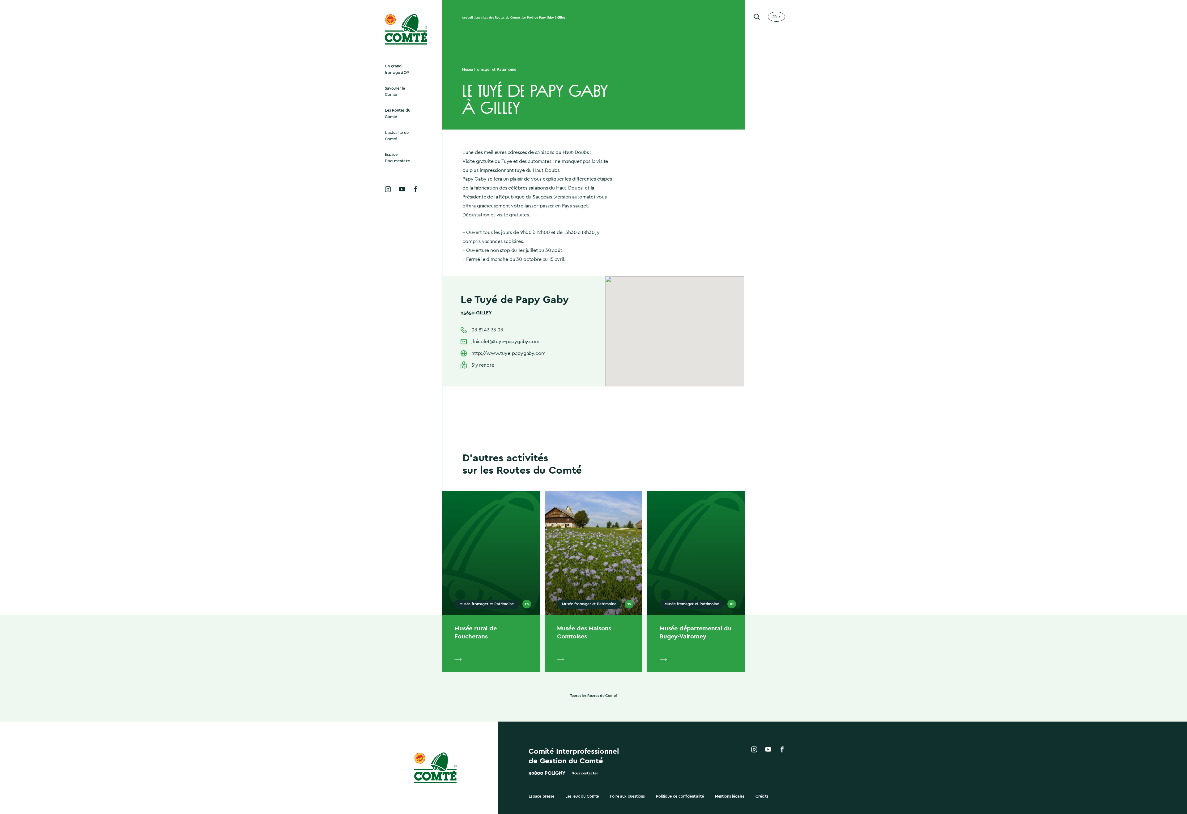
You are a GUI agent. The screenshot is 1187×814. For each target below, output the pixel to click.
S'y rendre (482, 365)
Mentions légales (729, 796)
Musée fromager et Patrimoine (489, 69)
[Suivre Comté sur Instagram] (388, 189)
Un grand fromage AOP (397, 69)
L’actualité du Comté (397, 135)
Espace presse (541, 796)
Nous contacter (585, 773)
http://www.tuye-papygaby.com (508, 353)
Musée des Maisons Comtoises (584, 632)
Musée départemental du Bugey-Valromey (695, 632)
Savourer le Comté (395, 91)
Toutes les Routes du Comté (593, 695)
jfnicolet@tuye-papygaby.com (505, 341)
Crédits (761, 796)
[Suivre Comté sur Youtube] (402, 189)
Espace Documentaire (397, 157)
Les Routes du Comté (397, 113)
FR (774, 16)
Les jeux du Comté (582, 796)
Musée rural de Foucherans (475, 632)
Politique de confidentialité (680, 796)
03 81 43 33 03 (487, 329)
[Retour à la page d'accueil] (406, 29)
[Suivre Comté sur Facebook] (416, 189)
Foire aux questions (627, 796)
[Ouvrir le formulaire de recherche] (757, 17)
